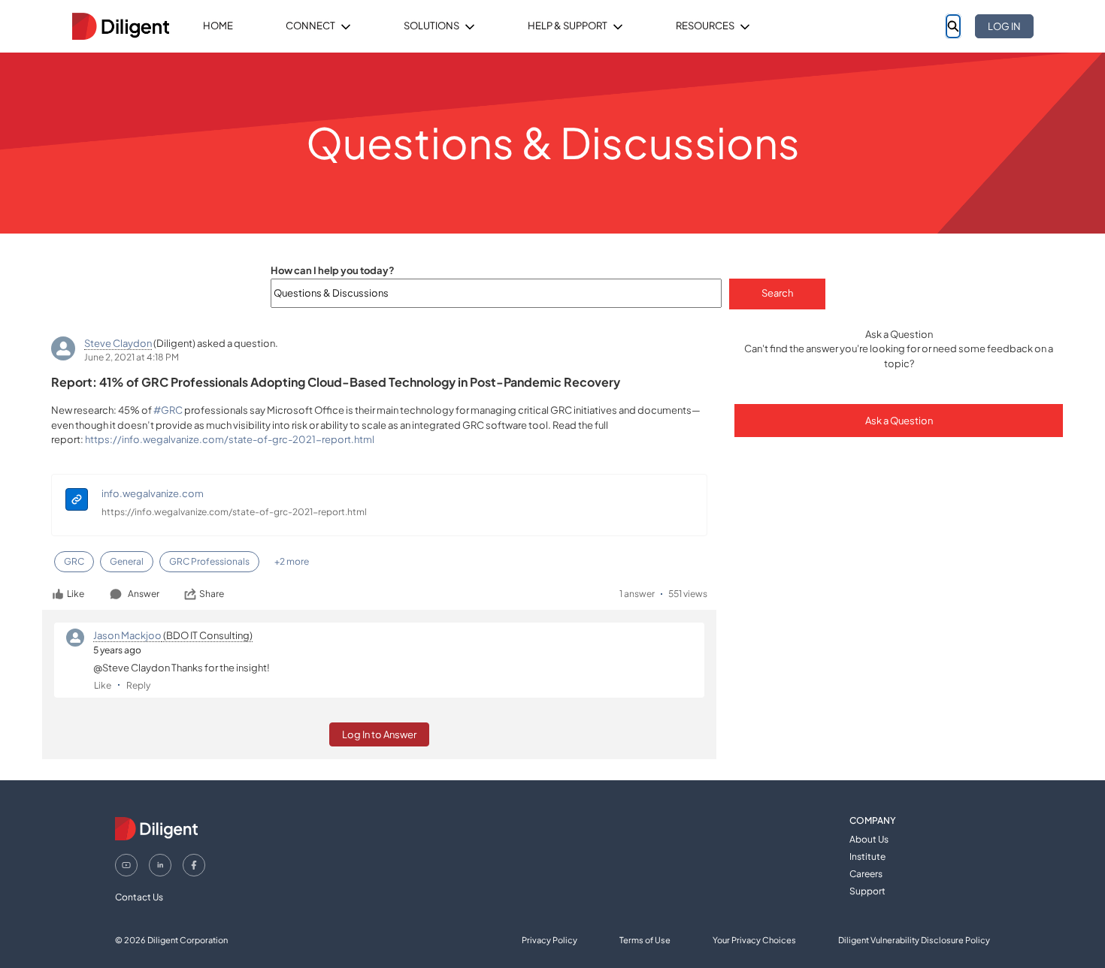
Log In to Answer (379, 734)
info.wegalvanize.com (152, 493)
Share (211, 593)
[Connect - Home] (120, 26)
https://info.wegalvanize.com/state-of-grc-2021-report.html (234, 511)
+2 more (291, 561)
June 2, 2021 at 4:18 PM (131, 357)
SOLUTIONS (431, 26)
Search (777, 293)
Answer (143, 593)
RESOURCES (705, 26)
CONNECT (310, 26)
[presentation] (76, 501)
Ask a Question (899, 421)
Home (218, 26)
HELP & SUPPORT (567, 26)
